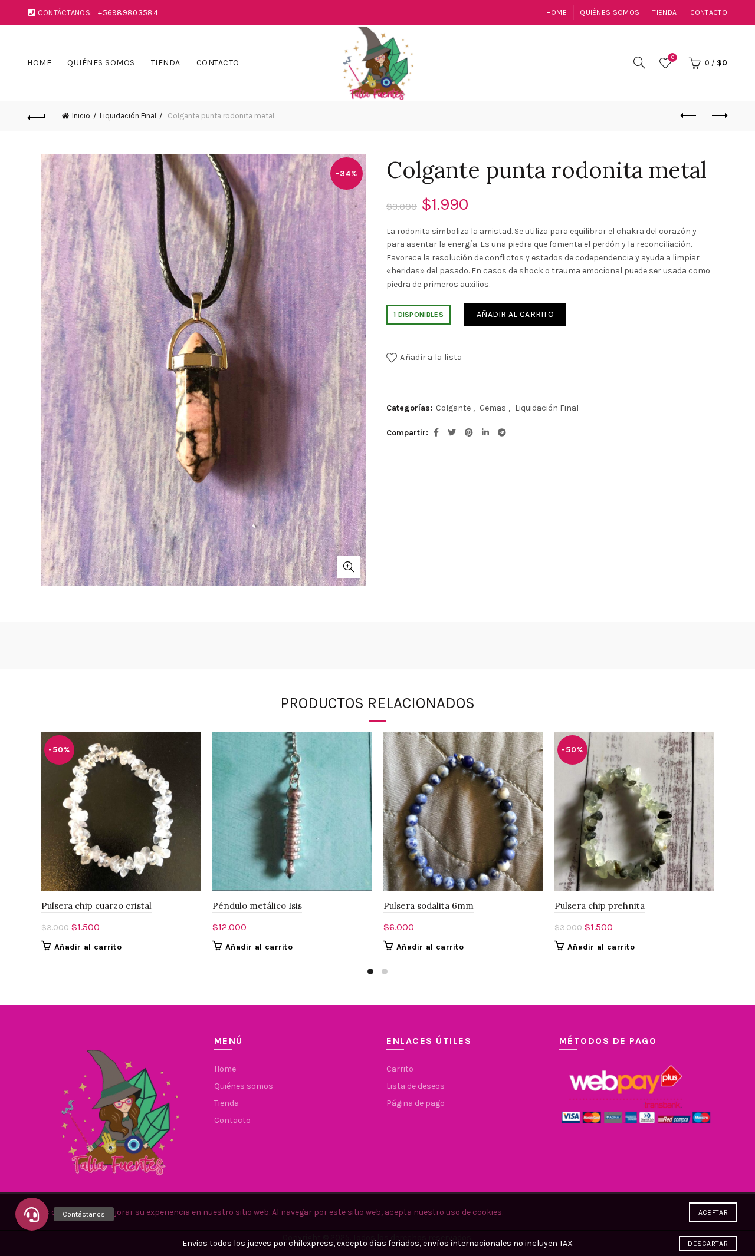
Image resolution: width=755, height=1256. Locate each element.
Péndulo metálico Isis (257, 905)
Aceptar (713, 1212)
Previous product (689, 116)
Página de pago (415, 1103)
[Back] (36, 116)
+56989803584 (128, 12)
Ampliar (348, 567)
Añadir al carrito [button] (88, 947)
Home (556, 12)
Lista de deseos (672, 57)
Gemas (493, 408)
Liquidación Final (128, 115)
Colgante (453, 408)
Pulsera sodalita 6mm (428, 905)
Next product (718, 116)
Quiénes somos (609, 12)
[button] (31, 1214)
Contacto (708, 12)
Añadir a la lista (431, 357)
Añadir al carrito (515, 314)
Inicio (81, 115)
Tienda (664, 12)
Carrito (399, 1069)
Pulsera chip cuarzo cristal (96, 905)
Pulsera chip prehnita (599, 905)
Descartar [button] (708, 1244)
